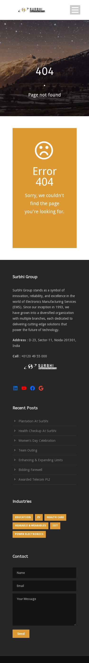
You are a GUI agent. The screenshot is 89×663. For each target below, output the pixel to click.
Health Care (55, 517)
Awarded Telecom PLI (34, 479)
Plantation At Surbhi (33, 421)
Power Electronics (29, 534)
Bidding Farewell (30, 470)
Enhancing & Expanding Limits (41, 460)
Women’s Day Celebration (37, 440)
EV (38, 517)
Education (23, 517)
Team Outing (28, 450)
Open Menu (75, 9)
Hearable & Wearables (30, 525)
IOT (55, 525)
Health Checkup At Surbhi (37, 431)
